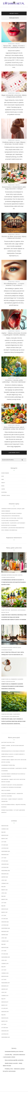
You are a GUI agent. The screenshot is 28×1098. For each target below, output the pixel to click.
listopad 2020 (4, 925)
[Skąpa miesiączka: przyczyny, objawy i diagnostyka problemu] (14, 92)
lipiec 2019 (4, 960)
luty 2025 (3, 841)
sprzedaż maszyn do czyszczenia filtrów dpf (13, 751)
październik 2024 (5, 851)
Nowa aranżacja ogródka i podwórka (14, 1060)
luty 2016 (3, 1024)
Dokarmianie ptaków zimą (8, 765)
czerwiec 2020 (4, 941)
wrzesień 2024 (4, 854)
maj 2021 (3, 905)
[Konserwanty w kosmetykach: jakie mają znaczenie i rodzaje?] (14, 183)
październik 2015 (5, 1037)
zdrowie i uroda (14, 43)
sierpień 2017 (4, 989)
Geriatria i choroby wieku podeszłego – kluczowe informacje (14, 381)
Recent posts (14, 13)
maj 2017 (3, 998)
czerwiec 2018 (4, 973)
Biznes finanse (5, 473)
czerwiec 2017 (4, 995)
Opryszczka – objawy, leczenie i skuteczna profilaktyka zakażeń (14, 46)
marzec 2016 (4, 1021)
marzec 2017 (4, 1005)
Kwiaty (3, 482)
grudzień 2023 (5, 864)
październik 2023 (5, 870)
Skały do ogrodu (5, 790)
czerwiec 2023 (4, 883)
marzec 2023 (4, 889)
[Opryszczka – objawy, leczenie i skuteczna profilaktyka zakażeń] (14, 42)
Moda (2, 485)
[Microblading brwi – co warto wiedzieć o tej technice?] (14, 280)
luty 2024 (3, 857)
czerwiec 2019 (4, 963)
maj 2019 (3, 966)
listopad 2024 (4, 848)
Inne (2, 479)
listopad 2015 (4, 1034)
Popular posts (14, 18)
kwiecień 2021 (4, 909)
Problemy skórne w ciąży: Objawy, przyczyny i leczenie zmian (14, 143)
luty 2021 (3, 915)
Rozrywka (4, 492)
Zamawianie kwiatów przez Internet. (14, 1051)
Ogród (3, 489)
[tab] (7, 13)
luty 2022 (3, 902)
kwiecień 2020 (4, 947)
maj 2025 (3, 832)
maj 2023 (3, 886)
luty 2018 (3, 979)
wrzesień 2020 (4, 931)
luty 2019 (3, 970)
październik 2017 (5, 982)
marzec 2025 (4, 838)
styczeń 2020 (4, 954)
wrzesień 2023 (4, 873)
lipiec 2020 (4, 938)
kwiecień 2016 (4, 1018)
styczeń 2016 (4, 1027)
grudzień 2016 (5, 1011)
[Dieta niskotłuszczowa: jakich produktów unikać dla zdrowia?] (14, 424)
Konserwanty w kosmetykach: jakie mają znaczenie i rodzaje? (14, 188)
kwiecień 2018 (4, 976)
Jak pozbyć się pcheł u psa (7, 742)
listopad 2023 (4, 867)
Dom (2, 476)
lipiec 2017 (4, 992)
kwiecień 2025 (4, 835)
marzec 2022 (4, 899)
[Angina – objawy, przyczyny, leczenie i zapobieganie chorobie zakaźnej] (14, 329)
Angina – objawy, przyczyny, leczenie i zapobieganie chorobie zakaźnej (14, 334)
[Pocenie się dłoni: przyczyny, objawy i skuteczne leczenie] (14, 233)
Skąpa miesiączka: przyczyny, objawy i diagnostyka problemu (14, 96)
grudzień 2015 (5, 1030)
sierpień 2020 (4, 934)
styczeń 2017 (4, 1008)
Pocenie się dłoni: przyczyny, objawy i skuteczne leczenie (14, 237)
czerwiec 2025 (4, 829)
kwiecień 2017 (4, 1002)
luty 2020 (3, 950)
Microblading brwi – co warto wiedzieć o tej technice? (14, 284)
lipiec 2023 (4, 880)
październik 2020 (5, 928)
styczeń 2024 (4, 861)
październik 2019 (5, 957)
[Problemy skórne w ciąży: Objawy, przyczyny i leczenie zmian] (14, 139)
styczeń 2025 (4, 845)
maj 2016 (3, 1014)
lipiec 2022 (4, 893)
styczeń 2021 (4, 918)
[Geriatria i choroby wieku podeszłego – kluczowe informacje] (14, 377)
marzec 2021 (4, 912)
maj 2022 (3, 896)
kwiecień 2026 (4, 825)
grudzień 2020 (5, 922)
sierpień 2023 (4, 877)
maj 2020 (3, 944)
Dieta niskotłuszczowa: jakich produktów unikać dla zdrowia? (14, 428)
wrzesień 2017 (4, 986)
